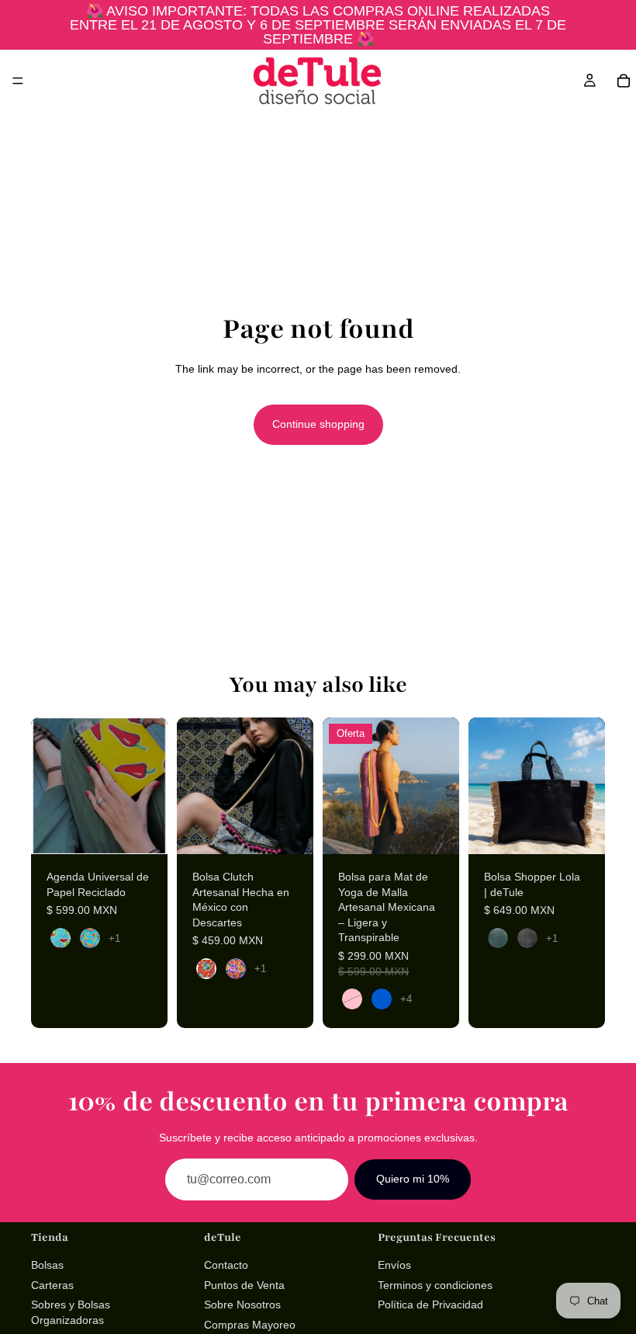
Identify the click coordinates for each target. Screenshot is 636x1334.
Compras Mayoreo (250, 1324)
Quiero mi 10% (412, 1178)
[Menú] (18, 81)
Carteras (52, 1285)
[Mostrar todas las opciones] (114, 938)
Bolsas (47, 1265)
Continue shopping (318, 424)
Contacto (226, 1265)
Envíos (394, 1265)
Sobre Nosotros (242, 1304)
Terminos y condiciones (435, 1285)
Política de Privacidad (430, 1304)
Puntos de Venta (244, 1285)
